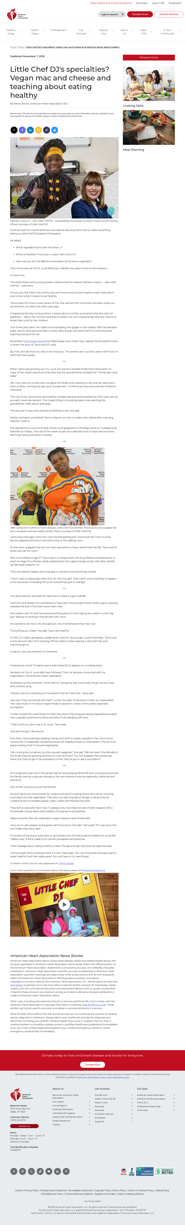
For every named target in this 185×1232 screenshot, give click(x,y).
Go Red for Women (104, 1114)
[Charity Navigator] (144, 1171)
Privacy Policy (32, 1190)
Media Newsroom (61, 1121)
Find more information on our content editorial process (103, 1077)
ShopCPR (99, 1121)
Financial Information (62, 1109)
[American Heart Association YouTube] (49, 1171)
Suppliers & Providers (105, 1194)
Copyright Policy (102, 1190)
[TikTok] (40, 1171)
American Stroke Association (151, 1099)
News (21, 47)
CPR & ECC (142, 1102)
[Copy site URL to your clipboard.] (46, 130)
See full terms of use (94, 1004)
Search (123, 14)
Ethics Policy (119, 1190)
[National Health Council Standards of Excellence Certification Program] (123, 1171)
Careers (56, 1124)
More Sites (142, 1110)
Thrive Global (66, 863)
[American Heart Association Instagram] (22, 1171)
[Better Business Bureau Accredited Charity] (131, 1171)
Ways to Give (101, 1102)
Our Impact (58, 1101)
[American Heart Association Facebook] (14, 1171)
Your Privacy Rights (92, 1201)
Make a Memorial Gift (105, 1099)
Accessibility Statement (80, 1190)
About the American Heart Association (65, 1096)
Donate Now (92, 1064)
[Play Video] (64, 904)
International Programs (63, 1113)
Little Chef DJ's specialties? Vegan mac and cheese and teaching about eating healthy (72, 47)
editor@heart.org (95, 870)
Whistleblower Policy (52, 1194)
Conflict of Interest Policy (140, 1190)
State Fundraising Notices (131, 1194)
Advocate (99, 1106)
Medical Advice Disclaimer (53, 1190)
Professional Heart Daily (149, 1106)
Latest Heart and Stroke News (67, 1117)
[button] (140, 14)
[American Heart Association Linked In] (57, 1171)
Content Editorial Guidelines (79, 1194)
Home (13, 47)
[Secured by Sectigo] (165, 1171)
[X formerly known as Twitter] (31, 1171)
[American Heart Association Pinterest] (66, 1171)
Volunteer (99, 1110)
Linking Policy (162, 1190)
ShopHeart (100, 1118)
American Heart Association (150, 1095)
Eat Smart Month (35, 341)
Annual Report (59, 1105)
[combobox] (109, 14)
